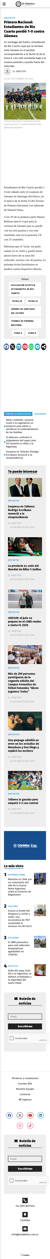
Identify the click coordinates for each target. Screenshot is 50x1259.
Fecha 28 (17, 301)
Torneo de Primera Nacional (22, 323)
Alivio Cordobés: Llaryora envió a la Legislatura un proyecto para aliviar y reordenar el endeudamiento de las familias (22, 426)
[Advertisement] (25, 156)
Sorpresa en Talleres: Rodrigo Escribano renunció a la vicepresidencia (22, 454)
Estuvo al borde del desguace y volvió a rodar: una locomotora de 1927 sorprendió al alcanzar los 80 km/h (20, 918)
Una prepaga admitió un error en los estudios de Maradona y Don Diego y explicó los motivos (23, 746)
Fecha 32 (33, 301)
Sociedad (13, 937)
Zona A (18, 333)
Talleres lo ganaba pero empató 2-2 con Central (23, 801)
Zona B (32, 333)
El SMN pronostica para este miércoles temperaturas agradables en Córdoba (19, 948)
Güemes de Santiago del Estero (23, 311)
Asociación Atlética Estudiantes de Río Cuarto (23, 289)
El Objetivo (19, 71)
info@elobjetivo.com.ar (25, 1234)
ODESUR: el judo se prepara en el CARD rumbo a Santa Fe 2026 (24, 621)
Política (13, 966)
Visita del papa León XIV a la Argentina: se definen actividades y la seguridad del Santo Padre (19, 976)
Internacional (16, 874)
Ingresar (26, 1099)
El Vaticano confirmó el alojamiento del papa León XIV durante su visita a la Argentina (21, 442)
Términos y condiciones (25, 1078)
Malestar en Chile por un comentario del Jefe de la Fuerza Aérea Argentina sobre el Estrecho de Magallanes (20, 887)
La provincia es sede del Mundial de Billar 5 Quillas (24, 567)
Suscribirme (25, 1026)
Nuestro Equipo (25, 1088)
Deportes (9, 18)
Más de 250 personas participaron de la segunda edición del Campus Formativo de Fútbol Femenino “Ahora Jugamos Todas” (23, 682)
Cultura (13, 906)
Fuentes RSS (25, 1083)
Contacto (25, 1094)
